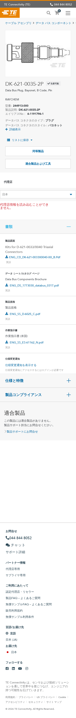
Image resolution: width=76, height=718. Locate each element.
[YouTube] (20, 669)
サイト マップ (54, 701)
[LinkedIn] (13, 669)
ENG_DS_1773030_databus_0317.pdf (34, 285)
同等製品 (38, 151)
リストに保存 (20, 140)
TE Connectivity (10, 13)
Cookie (62, 697)
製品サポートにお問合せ (22, 431)
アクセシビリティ (15, 701)
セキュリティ (35, 701)
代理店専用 (13, 569)
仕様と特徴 (14, 380)
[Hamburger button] (68, 13)
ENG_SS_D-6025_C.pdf (25, 314)
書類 (9, 226)
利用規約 (10, 697)
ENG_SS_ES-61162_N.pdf (27, 342)
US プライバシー (46, 697)
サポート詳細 (15, 552)
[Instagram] (26, 669)
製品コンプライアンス (23, 395)
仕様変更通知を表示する (20, 365)
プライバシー (26, 697)
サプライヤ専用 (16, 575)
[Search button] (49, 12)
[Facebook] (7, 669)
